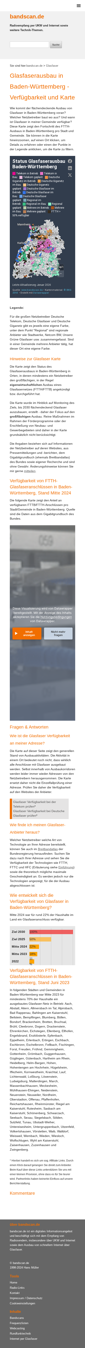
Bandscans (17, 1318)
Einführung (65, 867)
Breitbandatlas (48, 849)
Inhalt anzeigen (29, 633)
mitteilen (30, 471)
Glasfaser (51, 65)
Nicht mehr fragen (58, 633)
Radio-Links (17, 1287)
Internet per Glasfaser (23, 1338)
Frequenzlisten (19, 1323)
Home (13, 1282)
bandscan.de (27, 16)
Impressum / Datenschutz (26, 1298)
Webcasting (17, 1328)
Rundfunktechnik (20, 1333)
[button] (78, 5)
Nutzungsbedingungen (56, 617)
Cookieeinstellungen (22, 1303)
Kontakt (15, 1293)
